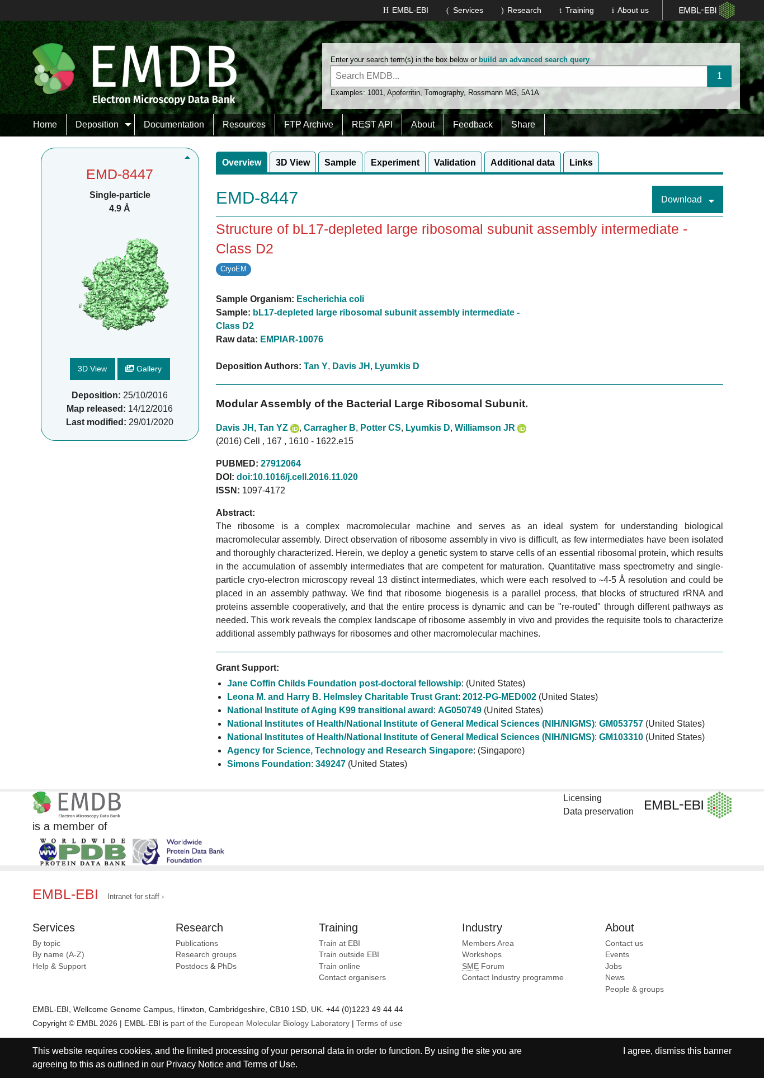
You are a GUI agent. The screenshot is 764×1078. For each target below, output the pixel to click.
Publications (197, 943)
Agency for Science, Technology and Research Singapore (350, 750)
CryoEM (233, 269)
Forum (483, 966)
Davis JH (351, 366)
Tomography (444, 92)
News (615, 977)
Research (524, 10)
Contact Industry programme (513, 977)
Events (617, 954)
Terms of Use (269, 1064)
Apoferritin (403, 92)
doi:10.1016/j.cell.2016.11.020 (297, 477)
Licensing (582, 798)
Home (45, 124)
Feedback (473, 124)
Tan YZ (273, 427)
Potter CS (380, 427)
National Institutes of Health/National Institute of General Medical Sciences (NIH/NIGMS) (411, 723)
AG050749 (460, 710)
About (423, 124)
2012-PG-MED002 (499, 697)
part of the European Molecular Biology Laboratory (260, 1023)
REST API (372, 124)
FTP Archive (308, 124)
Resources (244, 124)
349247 (330, 764)
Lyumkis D (397, 366)
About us (633, 10)
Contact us (624, 943)
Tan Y (316, 366)
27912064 (281, 463)
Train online (339, 966)
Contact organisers (352, 977)
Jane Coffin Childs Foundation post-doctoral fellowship (344, 683)
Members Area (488, 943)
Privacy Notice (195, 1064)
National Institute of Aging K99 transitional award (330, 710)
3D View (92, 368)
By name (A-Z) (58, 954)
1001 (375, 92)
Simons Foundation (269, 764)
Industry (482, 927)
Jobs (613, 966)
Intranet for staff (133, 896)
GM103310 (621, 737)
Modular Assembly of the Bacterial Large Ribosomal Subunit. (372, 403)
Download (682, 199)
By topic (46, 943)
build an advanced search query (534, 59)
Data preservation (598, 811)
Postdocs (192, 966)
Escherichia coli (330, 299)
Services (468, 10)
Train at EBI (339, 943)
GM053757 (621, 723)
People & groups (634, 989)
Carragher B (330, 427)
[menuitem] (45, 124)
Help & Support (59, 966)
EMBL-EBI (410, 10)
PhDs (227, 966)
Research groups (206, 954)
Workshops (482, 954)
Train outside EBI (349, 954)
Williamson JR (485, 427)
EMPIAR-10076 (291, 339)
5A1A (530, 92)
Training (579, 10)
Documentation (174, 124)
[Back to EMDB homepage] (134, 73)
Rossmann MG (492, 92)
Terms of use (379, 1023)
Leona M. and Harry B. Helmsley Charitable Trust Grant (342, 697)
